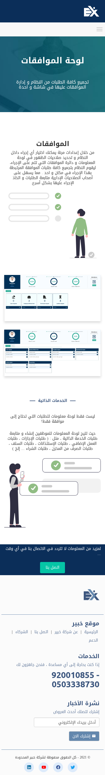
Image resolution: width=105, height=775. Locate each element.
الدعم (93, 640)
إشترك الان (82, 736)
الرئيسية (91, 632)
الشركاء (21, 632)
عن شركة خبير (66, 632)
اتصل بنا (52, 567)
